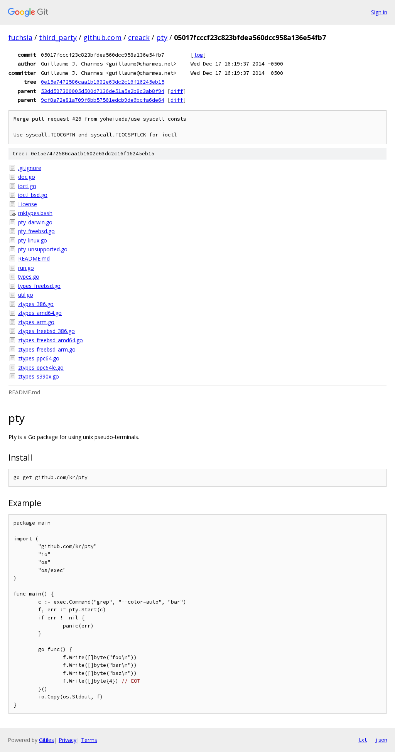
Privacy (67, 740)
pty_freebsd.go (36, 231)
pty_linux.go (32, 240)
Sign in (379, 12)
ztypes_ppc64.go (38, 358)
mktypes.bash (35, 213)
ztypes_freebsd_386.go (46, 331)
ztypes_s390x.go (38, 376)
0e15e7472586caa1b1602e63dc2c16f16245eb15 (102, 81)
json (381, 739)
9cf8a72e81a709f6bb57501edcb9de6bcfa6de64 (102, 99)
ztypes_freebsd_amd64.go (50, 340)
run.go (26, 267)
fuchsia (20, 37)
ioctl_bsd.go (32, 195)
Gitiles (46, 740)
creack (139, 37)
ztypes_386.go (36, 304)
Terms (89, 740)
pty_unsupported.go (43, 249)
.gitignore (29, 168)
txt (362, 739)
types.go (28, 276)
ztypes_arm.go (36, 322)
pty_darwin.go (35, 222)
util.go (25, 294)
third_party (58, 37)
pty (161, 37)
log (198, 54)
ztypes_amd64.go (40, 312)
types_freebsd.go (39, 285)
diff (176, 90)
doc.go (26, 176)
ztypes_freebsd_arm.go (47, 349)
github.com (102, 37)
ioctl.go (27, 186)
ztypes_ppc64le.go (41, 367)
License (27, 204)
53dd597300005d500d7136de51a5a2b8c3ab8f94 (102, 90)
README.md (34, 258)
